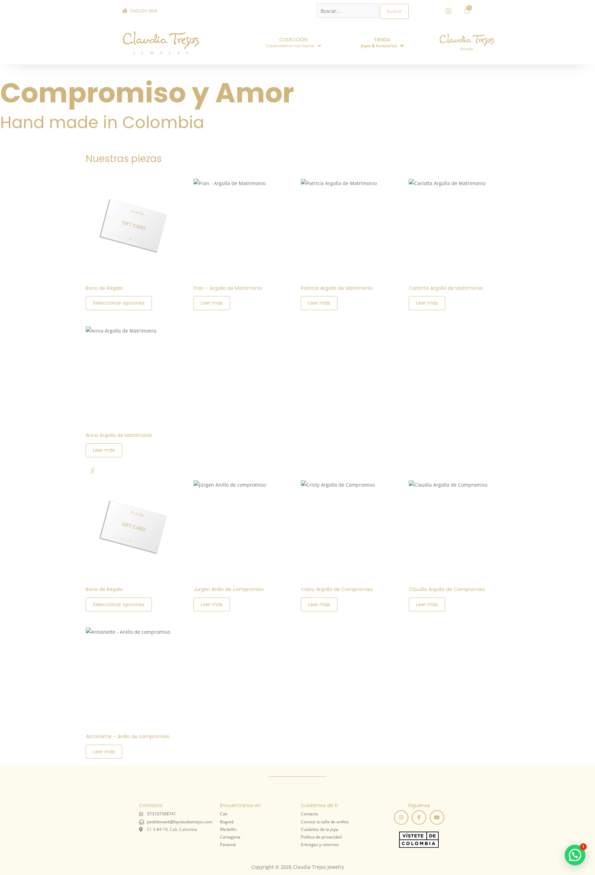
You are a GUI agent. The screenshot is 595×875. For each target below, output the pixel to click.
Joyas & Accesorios (379, 46)
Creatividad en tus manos (289, 46)
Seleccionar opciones (119, 302)
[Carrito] (467, 10)
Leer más (212, 302)
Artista (466, 49)
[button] (293, 46)
